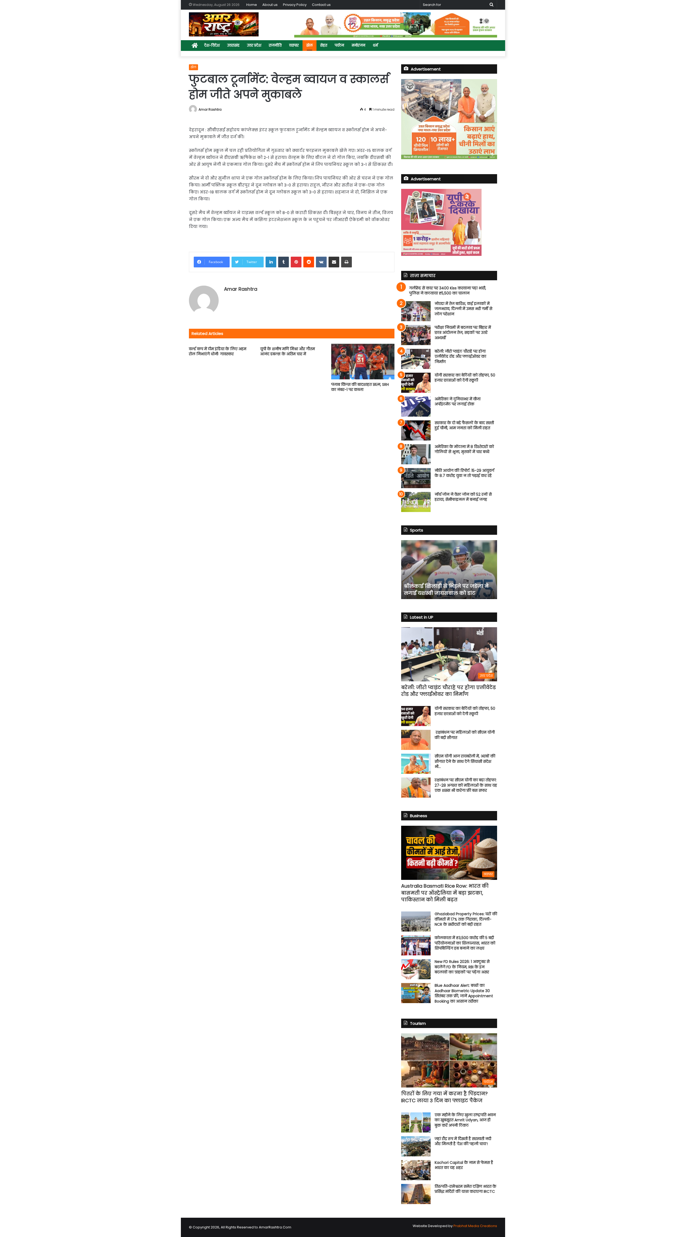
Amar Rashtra (210, 109)
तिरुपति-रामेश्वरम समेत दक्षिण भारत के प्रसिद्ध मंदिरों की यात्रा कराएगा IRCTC (465, 1189)
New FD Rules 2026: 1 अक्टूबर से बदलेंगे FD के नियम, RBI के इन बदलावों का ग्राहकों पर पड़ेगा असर (462, 967)
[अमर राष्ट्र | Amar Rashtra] (224, 24)
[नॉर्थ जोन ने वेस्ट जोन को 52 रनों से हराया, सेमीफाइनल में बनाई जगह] (416, 502)
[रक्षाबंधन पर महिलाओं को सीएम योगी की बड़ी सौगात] (416, 740)
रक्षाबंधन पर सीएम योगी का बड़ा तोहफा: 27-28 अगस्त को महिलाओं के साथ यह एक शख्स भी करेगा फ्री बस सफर (466, 785)
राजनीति (275, 45)
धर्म (375, 45)
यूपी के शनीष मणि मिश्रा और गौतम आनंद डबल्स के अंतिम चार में (287, 351)
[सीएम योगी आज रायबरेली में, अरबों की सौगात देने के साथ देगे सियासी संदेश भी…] (416, 764)
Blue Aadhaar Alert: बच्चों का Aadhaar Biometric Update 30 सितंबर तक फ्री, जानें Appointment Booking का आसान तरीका (464, 993)
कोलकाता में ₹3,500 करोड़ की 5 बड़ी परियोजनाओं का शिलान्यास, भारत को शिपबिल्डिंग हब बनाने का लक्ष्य (465, 943)
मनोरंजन (358, 45)
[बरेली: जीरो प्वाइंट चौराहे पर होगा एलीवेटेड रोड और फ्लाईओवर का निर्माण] (416, 359)
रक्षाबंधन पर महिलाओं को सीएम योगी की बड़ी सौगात (465, 735)
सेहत (323, 45)
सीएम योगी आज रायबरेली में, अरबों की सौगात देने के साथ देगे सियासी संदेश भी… (465, 761)
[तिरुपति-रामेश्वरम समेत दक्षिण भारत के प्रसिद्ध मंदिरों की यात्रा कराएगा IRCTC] (416, 1194)
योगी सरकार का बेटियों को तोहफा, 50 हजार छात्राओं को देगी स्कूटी (465, 377)
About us (270, 4)
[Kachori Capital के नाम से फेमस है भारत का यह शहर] (416, 1170)
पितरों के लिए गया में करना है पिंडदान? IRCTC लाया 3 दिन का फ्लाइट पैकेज (444, 1097)
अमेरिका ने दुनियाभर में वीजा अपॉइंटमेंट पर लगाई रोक (457, 401)
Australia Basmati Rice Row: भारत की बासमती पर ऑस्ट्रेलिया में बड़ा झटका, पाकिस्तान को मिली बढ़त (445, 893)
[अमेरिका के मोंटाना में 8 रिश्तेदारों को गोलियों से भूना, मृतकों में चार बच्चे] (416, 454)
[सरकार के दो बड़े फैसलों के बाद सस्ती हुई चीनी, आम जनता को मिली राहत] (416, 430)
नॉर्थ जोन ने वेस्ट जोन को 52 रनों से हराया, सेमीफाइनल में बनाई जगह (463, 497)
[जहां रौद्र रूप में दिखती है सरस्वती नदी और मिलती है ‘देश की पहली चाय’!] (416, 1146)
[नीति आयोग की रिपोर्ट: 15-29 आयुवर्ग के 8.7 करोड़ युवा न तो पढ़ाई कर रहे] (416, 478)
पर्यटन (339, 45)
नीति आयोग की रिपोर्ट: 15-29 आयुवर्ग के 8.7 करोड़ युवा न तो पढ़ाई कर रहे (464, 473)
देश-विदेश (212, 45)
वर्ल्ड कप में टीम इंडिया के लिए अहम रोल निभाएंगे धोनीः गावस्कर (217, 351)
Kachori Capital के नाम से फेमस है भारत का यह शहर (464, 1165)
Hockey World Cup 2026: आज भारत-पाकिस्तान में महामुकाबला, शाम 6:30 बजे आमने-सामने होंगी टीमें (446, 586)
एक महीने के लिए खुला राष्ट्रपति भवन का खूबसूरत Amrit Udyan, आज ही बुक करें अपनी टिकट (465, 1120)
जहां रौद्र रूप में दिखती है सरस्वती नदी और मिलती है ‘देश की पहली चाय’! (463, 1141)
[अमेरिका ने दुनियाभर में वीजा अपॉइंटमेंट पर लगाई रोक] (416, 407)
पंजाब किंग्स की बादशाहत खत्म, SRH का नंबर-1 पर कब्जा (360, 387)
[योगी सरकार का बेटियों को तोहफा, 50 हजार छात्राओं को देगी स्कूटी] (416, 383)
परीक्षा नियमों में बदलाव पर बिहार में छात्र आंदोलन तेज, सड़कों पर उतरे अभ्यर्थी (463, 333)
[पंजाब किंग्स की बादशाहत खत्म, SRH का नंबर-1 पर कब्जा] (362, 361)
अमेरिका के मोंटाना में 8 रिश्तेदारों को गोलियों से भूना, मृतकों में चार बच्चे (464, 449)
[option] (449, 569)
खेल (309, 45)
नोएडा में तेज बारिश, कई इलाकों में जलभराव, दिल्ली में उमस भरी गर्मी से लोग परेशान (463, 309)
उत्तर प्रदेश (254, 45)
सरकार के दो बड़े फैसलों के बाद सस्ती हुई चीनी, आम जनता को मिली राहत (464, 425)
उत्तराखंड (233, 45)
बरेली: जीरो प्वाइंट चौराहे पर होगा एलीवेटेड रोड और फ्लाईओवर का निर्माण (460, 356)
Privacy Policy (295, 4)
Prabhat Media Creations (475, 1225)
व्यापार (294, 45)
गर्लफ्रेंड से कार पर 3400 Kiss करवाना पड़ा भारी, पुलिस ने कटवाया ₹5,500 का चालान (447, 290)
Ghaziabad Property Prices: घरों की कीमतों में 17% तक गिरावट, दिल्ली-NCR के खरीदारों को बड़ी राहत (466, 919)
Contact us (321, 4)
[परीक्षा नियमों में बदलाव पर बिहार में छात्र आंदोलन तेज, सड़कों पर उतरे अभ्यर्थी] (416, 335)
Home (251, 4)
